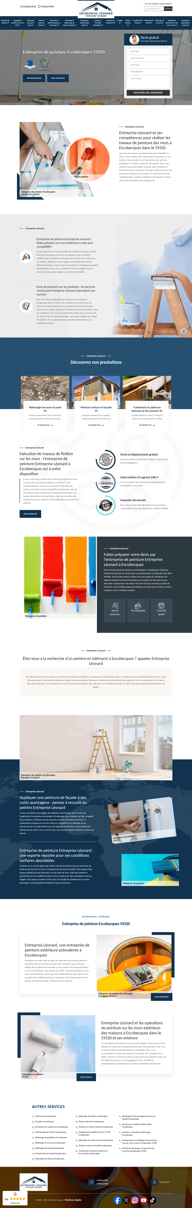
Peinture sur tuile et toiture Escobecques (96, 1127)
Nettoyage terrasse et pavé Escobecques (96, 1140)
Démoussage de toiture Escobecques (50, 1132)
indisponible (29, 6)
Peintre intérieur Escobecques (91, 1122)
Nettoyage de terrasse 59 (159, 22)
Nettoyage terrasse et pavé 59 (30, 23)
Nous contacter (58, 78)
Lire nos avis (15, 1203)
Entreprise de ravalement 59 (110, 22)
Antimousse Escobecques (45, 1116)
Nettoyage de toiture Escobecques (93, 1116)
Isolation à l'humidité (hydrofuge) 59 (98, 23)
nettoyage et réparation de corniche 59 (185, 23)
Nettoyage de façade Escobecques (49, 1148)
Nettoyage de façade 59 (149, 22)
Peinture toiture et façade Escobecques (95, 1146)
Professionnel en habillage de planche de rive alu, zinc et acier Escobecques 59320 (139, 1141)
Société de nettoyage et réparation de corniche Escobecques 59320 (138, 1149)
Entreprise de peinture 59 (5, 22)
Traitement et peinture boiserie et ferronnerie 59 (54, 23)
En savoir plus (43, 425)
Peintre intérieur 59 (128, 23)
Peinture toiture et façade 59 (41, 23)
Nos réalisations (34, 78)
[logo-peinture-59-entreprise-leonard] (96, 9)
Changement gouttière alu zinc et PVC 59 (17, 23)
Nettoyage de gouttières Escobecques (51, 1138)
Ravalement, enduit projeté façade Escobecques (137, 1125)
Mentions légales (73, 1200)
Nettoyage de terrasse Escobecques (50, 1143)
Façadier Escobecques (44, 1122)
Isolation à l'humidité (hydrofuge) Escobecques (136, 1133)
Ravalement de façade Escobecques (50, 1154)
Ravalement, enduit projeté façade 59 (84, 23)
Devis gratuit (86, 1077)
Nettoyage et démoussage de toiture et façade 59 (69, 23)
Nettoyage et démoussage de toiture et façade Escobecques (138, 1117)
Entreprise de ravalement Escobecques (51, 1127)
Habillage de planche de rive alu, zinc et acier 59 (172, 23)
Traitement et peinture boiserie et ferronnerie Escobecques (93, 1152)
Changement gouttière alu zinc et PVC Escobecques (95, 1133)
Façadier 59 (120, 22)
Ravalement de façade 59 (138, 22)
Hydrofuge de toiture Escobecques (49, 1159)
